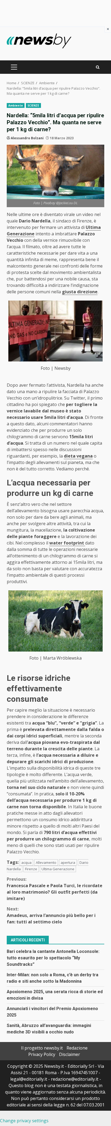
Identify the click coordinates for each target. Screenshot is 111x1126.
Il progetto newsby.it (42, 1048)
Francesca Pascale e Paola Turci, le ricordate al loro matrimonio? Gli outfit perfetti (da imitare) (54, 888)
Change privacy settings (24, 1121)
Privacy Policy (41, 1054)
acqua (26, 862)
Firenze (31, 869)
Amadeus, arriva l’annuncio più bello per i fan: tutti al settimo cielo (51, 915)
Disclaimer (69, 1054)
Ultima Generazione (57, 869)
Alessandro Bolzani (27, 138)
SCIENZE (33, 105)
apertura (68, 862)
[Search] (97, 67)
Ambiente (15, 105)
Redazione (77, 1048)
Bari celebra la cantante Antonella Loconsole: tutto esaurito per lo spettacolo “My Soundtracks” (53, 958)
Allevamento (46, 862)
